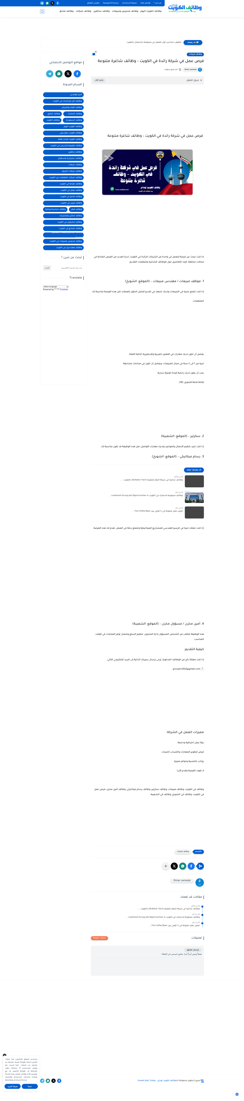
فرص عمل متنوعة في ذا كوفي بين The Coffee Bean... (157, 511)
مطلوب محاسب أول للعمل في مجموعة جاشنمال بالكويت (154, 42)
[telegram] (42, 3)
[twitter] (52, 3)
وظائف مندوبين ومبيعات (125, 11)
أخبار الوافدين (76, 95)
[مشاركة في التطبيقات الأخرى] (165, 866)
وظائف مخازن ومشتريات (70, 216)
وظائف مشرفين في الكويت (69, 222)
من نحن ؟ (157, 3)
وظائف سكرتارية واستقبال (70, 158)
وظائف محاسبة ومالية (55, 209)
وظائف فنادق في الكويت (71, 197)
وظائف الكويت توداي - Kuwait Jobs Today (157, 1081)
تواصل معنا (145, 3)
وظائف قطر (76, 209)
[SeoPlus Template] (202, 1081)
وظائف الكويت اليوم (151, 11)
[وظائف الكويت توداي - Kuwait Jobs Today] (184, 8)
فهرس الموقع (93, 3)
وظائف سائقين (101, 11)
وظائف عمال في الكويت (71, 190)
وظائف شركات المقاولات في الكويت (65, 178)
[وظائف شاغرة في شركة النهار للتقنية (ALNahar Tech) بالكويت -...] (194, 481)
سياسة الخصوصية (111, 3)
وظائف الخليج (54, 114)
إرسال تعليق (193, 950)
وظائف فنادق (66, 11)
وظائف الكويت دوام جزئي (71, 133)
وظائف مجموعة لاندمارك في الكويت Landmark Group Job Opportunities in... (146, 496)
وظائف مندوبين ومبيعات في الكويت (66, 241)
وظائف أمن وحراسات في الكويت (67, 101)
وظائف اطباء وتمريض (72, 107)
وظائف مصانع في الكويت (70, 229)
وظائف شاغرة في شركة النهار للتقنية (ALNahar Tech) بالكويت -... (151, 480)
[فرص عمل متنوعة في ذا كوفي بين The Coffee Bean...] (194, 512)
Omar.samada (191, 70)
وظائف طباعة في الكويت (71, 184)
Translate (64, 290)
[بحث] (42, 11)
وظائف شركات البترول (72, 171)
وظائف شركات (83, 11)
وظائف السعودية (74, 120)
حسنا (30, 1086)
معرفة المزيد (13, 1086)
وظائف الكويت (53, 120)
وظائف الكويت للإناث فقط (70, 139)
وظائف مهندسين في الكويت (69, 248)
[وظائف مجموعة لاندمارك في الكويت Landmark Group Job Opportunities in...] (194, 497)
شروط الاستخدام (129, 3)
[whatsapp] (47, 3)
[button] (191, 866)
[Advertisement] (122, 29)
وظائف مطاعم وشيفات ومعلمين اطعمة (67, 234)
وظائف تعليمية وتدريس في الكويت (66, 146)
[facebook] (58, 3)
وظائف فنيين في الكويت (71, 203)
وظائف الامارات (75, 114)
